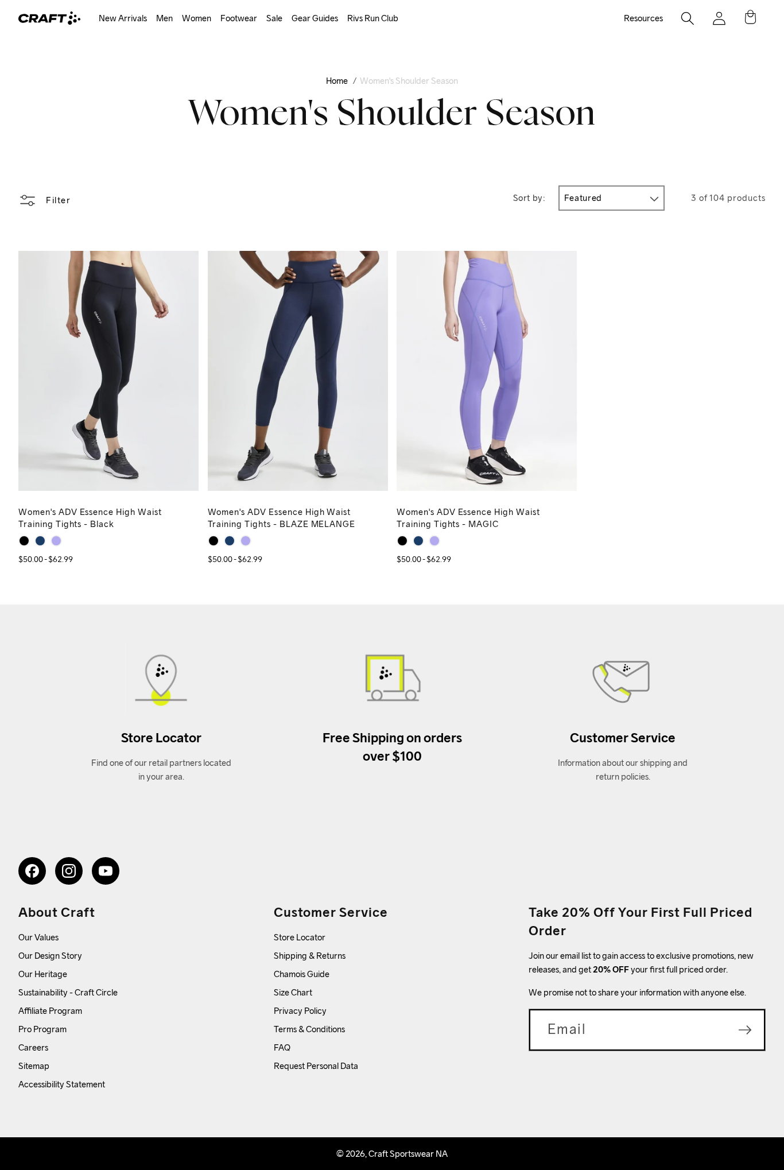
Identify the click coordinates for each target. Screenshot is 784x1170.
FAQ (282, 1047)
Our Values (38, 937)
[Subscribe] (745, 1030)
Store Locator (299, 937)
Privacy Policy (300, 1010)
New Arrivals (123, 18)
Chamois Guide (301, 973)
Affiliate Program (50, 1010)
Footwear (238, 18)
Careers (33, 1047)
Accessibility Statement (61, 1084)
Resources (643, 18)
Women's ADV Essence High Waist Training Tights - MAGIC (468, 517)
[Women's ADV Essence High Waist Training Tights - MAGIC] (56, 541)
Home (337, 80)
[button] (123, 19)
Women (196, 18)
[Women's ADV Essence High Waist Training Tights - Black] (24, 541)
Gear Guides (315, 18)
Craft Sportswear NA (408, 1153)
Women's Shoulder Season (409, 80)
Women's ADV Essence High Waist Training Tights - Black (90, 517)
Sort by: (529, 197)
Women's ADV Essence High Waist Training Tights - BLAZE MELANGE (282, 517)
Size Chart (293, 992)
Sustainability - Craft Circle (68, 992)
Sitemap (33, 1065)
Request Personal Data (316, 1065)
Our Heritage (42, 973)
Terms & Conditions (309, 1029)
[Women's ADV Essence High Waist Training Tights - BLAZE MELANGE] (40, 541)
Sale (274, 18)
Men (164, 18)
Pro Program (42, 1029)
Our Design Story (50, 955)
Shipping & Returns (310, 955)
